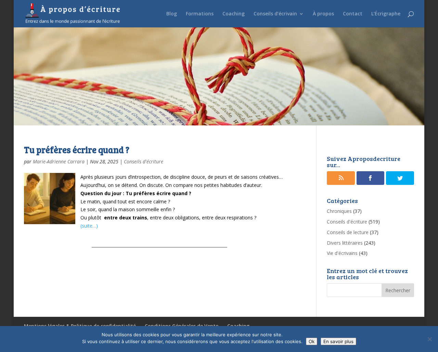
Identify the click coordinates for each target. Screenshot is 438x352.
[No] (429, 339)
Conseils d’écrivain (275, 14)
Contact (352, 14)
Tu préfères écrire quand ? (76, 149)
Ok (311, 341)
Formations (200, 14)
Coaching (233, 14)
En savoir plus (338, 341)
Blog (171, 14)
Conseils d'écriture (143, 161)
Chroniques (339, 211)
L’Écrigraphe (385, 14)
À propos (323, 14)
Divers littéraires (345, 243)
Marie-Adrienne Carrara (59, 161)
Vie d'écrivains (342, 253)
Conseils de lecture (348, 232)
